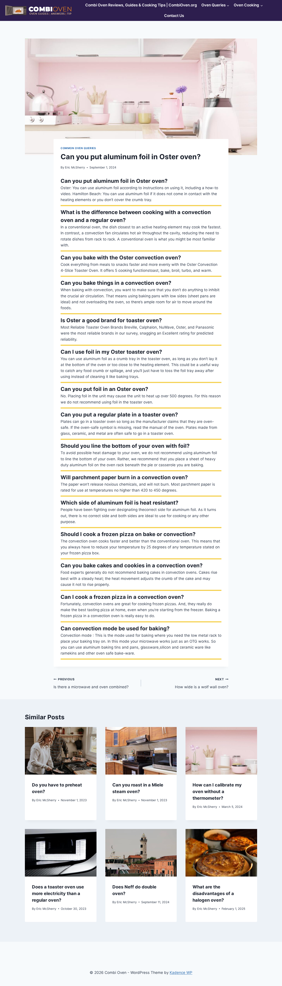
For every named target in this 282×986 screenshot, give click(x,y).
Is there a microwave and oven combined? (91, 683)
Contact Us (174, 15)
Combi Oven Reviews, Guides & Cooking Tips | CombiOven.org (141, 5)
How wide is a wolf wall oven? (201, 683)
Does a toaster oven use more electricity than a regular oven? (58, 893)
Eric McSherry (75, 167)
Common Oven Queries (78, 148)
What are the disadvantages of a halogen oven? (213, 893)
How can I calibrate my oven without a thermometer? (217, 791)
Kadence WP (181, 972)
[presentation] (60, 751)
